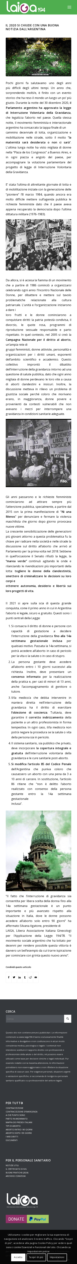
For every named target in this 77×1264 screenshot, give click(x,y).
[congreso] (38, 57)
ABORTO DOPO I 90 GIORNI (19, 1133)
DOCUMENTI (12, 1140)
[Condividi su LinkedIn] (19, 977)
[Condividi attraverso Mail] (35, 977)
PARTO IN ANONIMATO (17, 1118)
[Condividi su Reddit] (30, 977)
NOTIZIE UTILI (12, 1165)
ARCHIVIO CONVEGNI (16, 1176)
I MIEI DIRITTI (12, 1136)
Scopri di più (36, 1257)
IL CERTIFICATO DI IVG (16, 1169)
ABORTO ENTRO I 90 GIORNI (19, 1129)
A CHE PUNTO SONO (15, 1115)
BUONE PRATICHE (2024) (17, 1172)
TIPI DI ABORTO (13, 1126)
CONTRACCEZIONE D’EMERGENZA (21, 1111)
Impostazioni (57, 1257)
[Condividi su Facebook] (8, 977)
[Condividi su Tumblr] (25, 977)
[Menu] (69, 7)
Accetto (18, 1257)
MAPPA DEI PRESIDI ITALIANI (19, 1122)
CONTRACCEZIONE (14, 1108)
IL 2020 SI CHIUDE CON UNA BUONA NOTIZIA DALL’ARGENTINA (32, 27)
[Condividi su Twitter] (14, 977)
